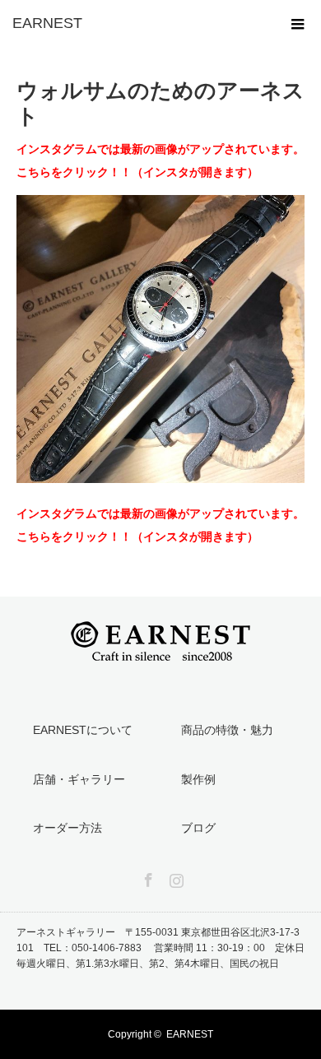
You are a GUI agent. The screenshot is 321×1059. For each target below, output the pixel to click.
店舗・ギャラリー (79, 779)
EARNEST (189, 1034)
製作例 (198, 779)
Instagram (174, 877)
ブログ (198, 827)
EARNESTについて (83, 729)
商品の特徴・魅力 (227, 729)
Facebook (146, 877)
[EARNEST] (135, 23)
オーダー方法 (67, 827)
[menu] (298, 23)
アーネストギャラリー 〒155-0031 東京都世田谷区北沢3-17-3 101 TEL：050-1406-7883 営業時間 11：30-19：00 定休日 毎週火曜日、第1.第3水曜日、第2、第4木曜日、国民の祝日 (160, 948)
